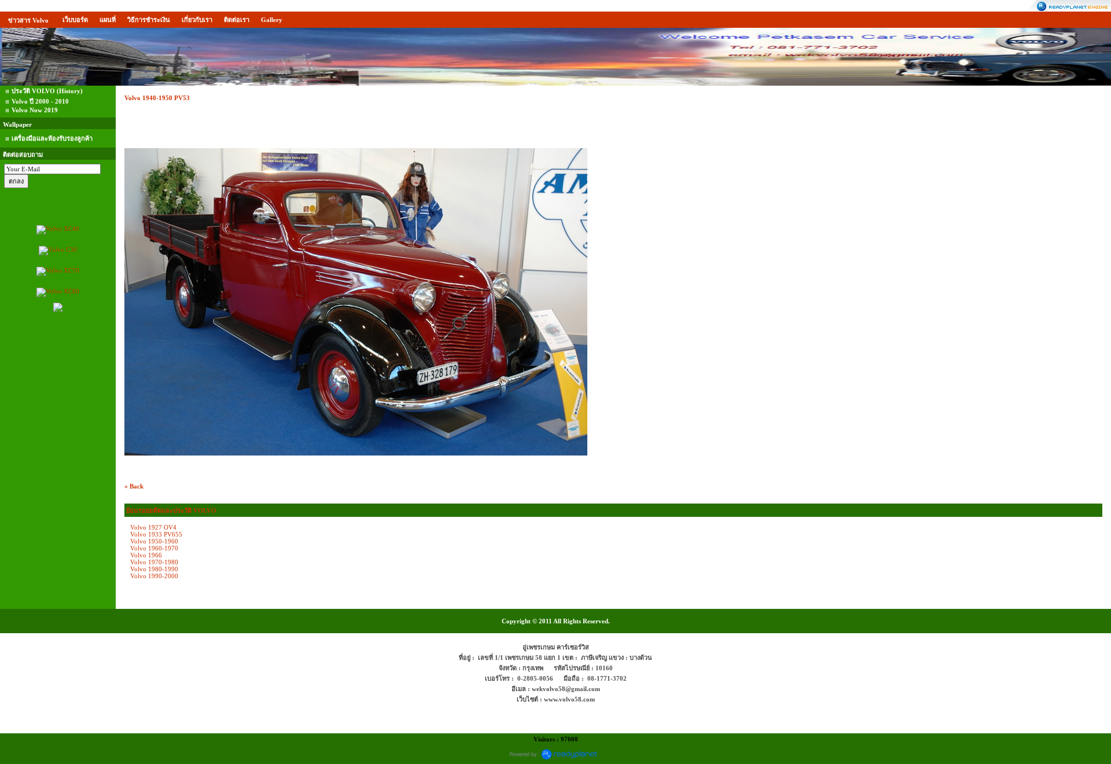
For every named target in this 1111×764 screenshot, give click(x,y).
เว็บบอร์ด (75, 19)
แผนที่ (108, 19)
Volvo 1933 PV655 (156, 534)
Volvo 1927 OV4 (153, 527)
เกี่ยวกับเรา (197, 19)
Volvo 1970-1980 (154, 562)
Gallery (271, 19)
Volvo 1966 (146, 555)
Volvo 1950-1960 (154, 541)
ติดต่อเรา (236, 19)
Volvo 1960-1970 (154, 548)
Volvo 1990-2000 (154, 575)
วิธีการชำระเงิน (148, 19)
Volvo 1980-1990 (154, 568)
